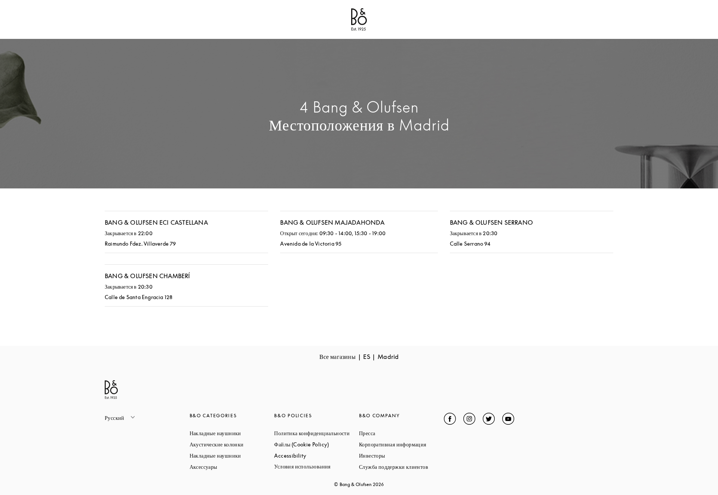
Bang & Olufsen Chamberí (147, 276)
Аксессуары (232, 467)
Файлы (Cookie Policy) (316, 444)
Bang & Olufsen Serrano (491, 222)
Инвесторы (400, 455)
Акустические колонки (232, 444)
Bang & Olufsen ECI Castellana (156, 222)
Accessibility (316, 455)
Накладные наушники (232, 433)
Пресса (395, 433)
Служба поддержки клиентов (401, 467)
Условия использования (316, 466)
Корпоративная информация (401, 444)
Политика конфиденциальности (316, 433)
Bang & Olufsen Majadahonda (332, 222)
